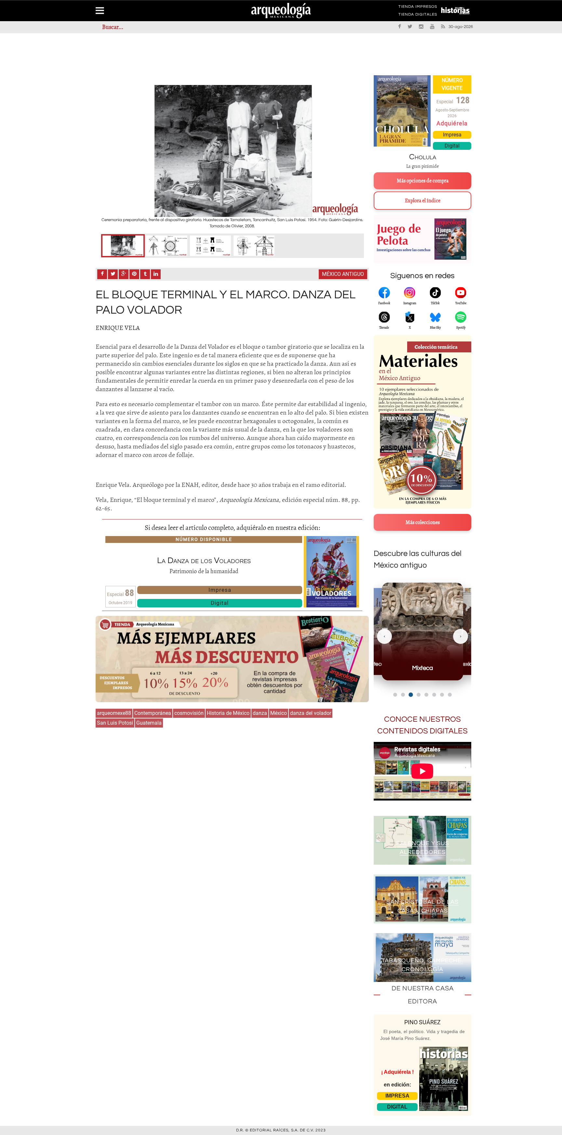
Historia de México (228, 713)
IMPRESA (397, 1096)
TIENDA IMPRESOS (417, 8)
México (278, 713)
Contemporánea (152, 713)
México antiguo (343, 274)
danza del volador (310, 713)
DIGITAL (397, 1107)
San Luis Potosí (115, 723)
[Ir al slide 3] (410, 694)
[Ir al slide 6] (434, 695)
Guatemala (149, 723)
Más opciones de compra (422, 180)
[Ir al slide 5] (426, 695)
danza (260, 713)
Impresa (219, 590)
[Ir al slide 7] (442, 695)
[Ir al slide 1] (395, 695)
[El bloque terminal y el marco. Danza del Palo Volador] (122, 245)
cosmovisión (189, 713)
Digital (220, 603)
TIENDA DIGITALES (417, 16)
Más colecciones (423, 522)
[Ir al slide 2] (403, 695)
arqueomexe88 (114, 713)
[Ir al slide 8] (450, 695)
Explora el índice (422, 200)
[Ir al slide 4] (419, 695)
